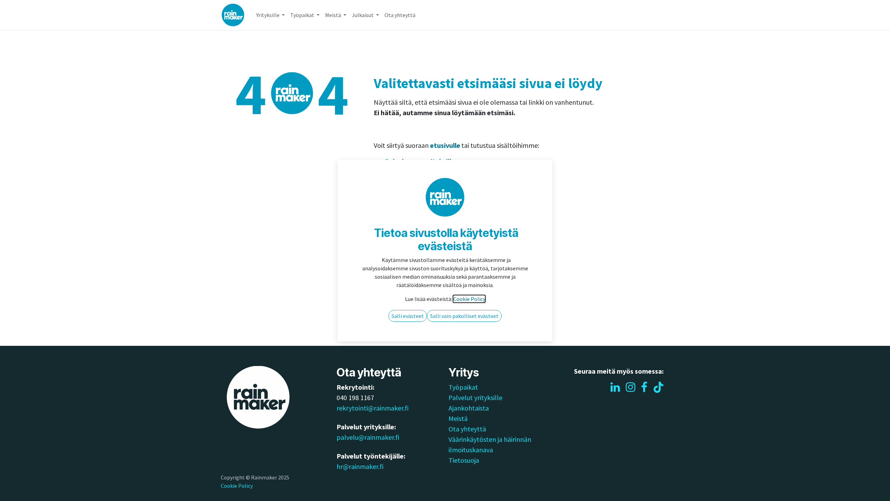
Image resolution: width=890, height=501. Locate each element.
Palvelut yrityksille (475, 397)
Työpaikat (463, 387)
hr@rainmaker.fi (360, 466)
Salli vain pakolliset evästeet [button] (464, 315)
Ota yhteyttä (467, 428)
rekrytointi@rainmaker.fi (372, 408)
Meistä (458, 418)
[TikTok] (658, 387)
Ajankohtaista (468, 408)
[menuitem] (270, 15)
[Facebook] (644, 387)
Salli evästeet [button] (407, 315)
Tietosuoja (463, 460)
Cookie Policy (237, 485)
